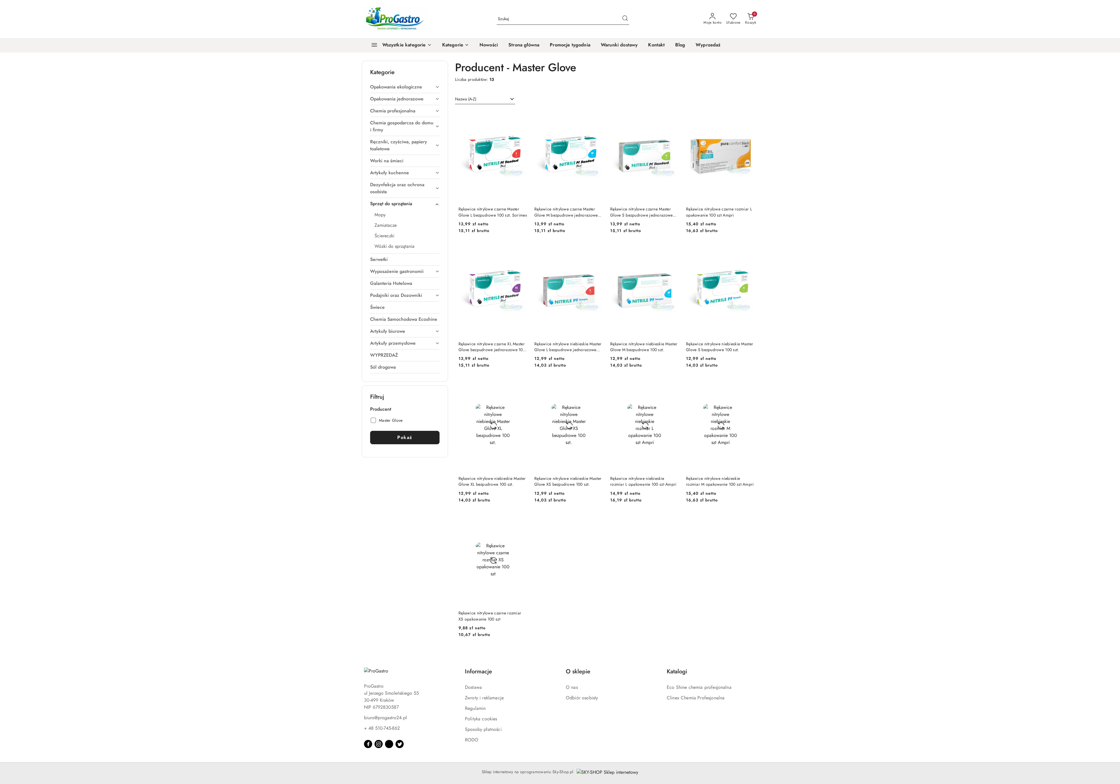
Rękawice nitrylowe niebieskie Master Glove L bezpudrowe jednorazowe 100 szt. (567, 347)
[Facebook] (368, 744)
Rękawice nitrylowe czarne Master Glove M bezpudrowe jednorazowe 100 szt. (566, 212)
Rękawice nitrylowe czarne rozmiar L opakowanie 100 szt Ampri (719, 212)
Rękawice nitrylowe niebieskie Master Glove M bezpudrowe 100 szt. (643, 347)
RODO (472, 739)
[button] (455, 45)
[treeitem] (405, 87)
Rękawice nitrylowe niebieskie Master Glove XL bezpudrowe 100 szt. (492, 481)
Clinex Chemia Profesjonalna (695, 697)
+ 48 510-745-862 (382, 728)
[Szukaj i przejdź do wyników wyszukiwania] (625, 19)
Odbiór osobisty (582, 697)
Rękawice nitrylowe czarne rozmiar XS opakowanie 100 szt (490, 616)
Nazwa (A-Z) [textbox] (465, 99)
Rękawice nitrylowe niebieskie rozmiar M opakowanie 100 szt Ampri (720, 481)
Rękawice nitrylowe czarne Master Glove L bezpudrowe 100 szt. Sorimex (493, 212)
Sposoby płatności (483, 729)
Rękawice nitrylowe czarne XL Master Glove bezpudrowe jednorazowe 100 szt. (492, 347)
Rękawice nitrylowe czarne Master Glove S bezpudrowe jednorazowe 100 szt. (641, 212)
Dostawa (473, 687)
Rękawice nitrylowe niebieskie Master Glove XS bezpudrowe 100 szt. (567, 481)
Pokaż (404, 437)
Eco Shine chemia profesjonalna (699, 687)
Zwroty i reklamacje (484, 697)
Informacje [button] (478, 671)
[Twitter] (400, 744)
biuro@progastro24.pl (385, 717)
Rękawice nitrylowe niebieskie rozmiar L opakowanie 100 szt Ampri (643, 481)
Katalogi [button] (677, 671)
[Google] (389, 744)
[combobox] (485, 99)
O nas (572, 687)
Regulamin (475, 708)
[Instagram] (378, 744)
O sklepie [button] (578, 671)
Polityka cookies (481, 718)
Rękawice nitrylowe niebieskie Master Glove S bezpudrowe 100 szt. (719, 347)
